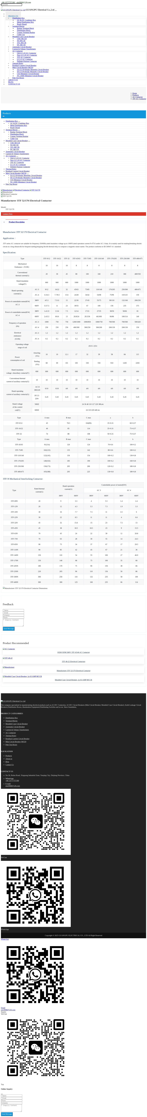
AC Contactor (11, 156)
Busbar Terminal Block (18, 132)
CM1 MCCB (15, 143)
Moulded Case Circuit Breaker (17, 141)
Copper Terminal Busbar (19, 136)
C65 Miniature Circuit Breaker (21, 180)
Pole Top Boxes (11, 184)
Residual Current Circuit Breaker (18, 171)
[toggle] (56, 10)
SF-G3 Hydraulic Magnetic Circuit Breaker (26, 178)
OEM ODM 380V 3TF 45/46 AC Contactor (73, 652)
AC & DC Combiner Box (19, 123)
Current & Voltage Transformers (17, 154)
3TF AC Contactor (17, 162)
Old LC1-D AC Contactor (19, 158)
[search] (2, 7)
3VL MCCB (14, 147)
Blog (7, 762)
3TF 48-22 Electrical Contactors (73, 661)
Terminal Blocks (12, 130)
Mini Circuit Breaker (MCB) (16, 173)
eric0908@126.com (24, 2)
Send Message (9, 629)
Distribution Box (12, 121)
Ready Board (15, 128)
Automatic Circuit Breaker (15, 152)
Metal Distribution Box (18, 125)
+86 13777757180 (8, 2)
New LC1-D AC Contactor (20, 160)
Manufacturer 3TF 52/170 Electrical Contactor (73, 671)
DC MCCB (14, 149)
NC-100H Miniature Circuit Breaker (30, 76)
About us (9, 759)
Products (9, 756)
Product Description (17, 222)
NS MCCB (14, 145)
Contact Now (8, 214)
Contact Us (14, 84)
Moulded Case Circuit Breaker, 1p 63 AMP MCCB (73, 680)
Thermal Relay (11, 169)
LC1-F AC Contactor (18, 165)
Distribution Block (17, 134)
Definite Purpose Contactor (27, 61)
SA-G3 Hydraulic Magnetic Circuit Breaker (26, 175)
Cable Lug (14, 138)
